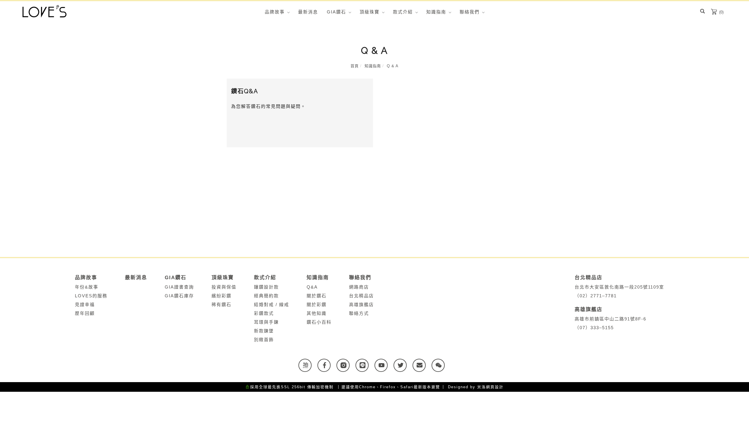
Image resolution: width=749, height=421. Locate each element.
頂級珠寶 (369, 11)
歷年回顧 (85, 313)
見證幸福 (85, 304)
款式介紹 (403, 11)
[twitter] (403, 365)
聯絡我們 (470, 11)
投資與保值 (224, 286)
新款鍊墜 (264, 330)
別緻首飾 (264, 339)
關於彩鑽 (317, 304)
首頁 (355, 66)
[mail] (422, 365)
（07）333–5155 (594, 327)
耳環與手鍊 (266, 322)
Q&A (312, 286)
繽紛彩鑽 (221, 295)
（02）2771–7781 (596, 295)
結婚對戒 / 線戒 (271, 304)
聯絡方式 (359, 313)
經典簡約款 (266, 295)
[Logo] (44, 10)
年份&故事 (86, 286)
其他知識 (317, 313)
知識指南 (436, 11)
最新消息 (308, 11)
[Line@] (364, 365)
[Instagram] (345, 365)
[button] (702, 12)
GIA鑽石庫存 (179, 295)
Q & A (392, 66)
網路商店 (359, 286)
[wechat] (441, 365)
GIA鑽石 (336, 11)
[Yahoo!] (307, 365)
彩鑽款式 (264, 313)
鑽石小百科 (319, 322)
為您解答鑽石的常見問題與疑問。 (268, 106)
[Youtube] (384, 365)
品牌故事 (275, 11)
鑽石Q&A (244, 91)
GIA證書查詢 (179, 286)
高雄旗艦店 (361, 304)
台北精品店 (361, 295)
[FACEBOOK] (326, 365)
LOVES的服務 (91, 295)
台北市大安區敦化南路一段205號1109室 (621, 286)
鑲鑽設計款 (266, 286)
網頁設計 (495, 387)
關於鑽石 (317, 295)
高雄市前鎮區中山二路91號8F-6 (612, 318)
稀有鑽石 (221, 304)
